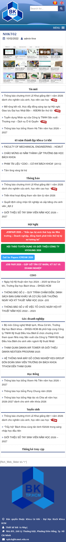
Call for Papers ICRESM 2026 (18, 257)
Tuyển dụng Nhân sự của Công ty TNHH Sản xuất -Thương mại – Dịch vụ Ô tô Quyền (30, 119)
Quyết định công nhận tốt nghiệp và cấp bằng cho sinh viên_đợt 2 (32, 204)
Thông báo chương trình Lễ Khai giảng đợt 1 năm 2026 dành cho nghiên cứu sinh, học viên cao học (32, 97)
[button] (56, 28)
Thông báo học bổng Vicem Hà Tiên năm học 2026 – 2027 (31, 130)
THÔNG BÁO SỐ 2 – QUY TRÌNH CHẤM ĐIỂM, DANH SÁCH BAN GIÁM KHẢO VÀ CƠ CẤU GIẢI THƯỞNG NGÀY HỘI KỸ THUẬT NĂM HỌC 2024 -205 (32, 296)
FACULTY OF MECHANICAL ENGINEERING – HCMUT (33, 146)
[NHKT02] (33, 64)
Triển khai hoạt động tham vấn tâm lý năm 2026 (29, 195)
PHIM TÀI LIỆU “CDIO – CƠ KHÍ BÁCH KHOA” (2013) (32, 163)
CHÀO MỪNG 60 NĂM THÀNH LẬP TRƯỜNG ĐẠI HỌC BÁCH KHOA (33, 155)
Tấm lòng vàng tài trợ (15, 170)
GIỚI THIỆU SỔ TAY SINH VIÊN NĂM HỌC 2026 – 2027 (30, 214)
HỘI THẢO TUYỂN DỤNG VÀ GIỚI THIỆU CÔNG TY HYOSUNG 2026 (33, 248)
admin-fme (30, 38)
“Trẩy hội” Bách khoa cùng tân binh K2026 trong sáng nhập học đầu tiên (31, 428)
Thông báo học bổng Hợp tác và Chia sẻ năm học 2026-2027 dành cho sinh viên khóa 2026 (29, 399)
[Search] (61, 8)
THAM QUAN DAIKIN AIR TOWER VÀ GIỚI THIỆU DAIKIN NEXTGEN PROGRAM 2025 (30, 349)
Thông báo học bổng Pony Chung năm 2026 (28, 391)
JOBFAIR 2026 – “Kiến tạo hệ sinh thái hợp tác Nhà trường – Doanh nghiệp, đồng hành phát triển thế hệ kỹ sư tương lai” (33, 235)
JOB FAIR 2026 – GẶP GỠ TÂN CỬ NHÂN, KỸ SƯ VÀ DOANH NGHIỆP (33, 266)
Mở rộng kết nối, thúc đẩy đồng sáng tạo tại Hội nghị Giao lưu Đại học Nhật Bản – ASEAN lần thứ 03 (31, 108)
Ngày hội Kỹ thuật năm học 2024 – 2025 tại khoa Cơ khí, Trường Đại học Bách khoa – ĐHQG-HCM (31, 283)
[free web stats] (33, 454)
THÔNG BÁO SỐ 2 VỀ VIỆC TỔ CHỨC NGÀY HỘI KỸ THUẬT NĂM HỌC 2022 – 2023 (31, 308)
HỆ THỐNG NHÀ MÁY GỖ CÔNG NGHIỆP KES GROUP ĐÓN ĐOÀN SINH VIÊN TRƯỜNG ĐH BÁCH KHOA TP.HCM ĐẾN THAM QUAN (33, 362)
